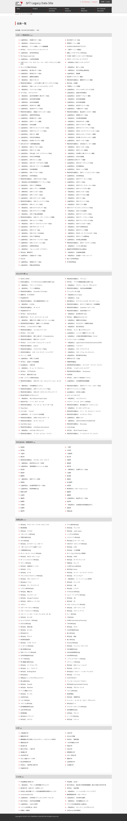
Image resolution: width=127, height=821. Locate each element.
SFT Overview (86, 2)
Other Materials (84, 10)
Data (18, 8)
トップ (17, 14)
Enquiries (94, 2)
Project (35, 8)
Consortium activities (53, 10)
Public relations (68, 10)
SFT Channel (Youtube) (101, 10)
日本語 (102, 1)
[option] (63, 152)
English (108, 1)
